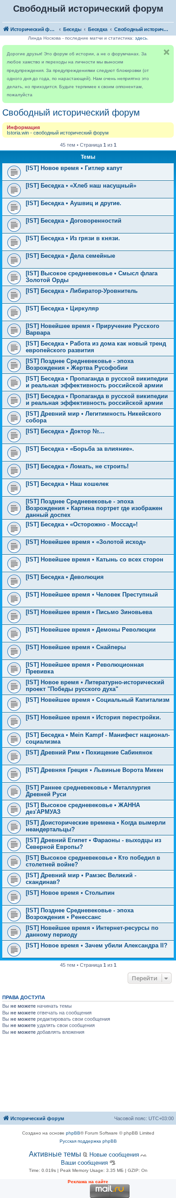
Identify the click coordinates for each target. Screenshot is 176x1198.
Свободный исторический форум (71, 112)
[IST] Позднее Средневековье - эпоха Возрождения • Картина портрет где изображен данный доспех (94, 508)
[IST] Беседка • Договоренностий (73, 220)
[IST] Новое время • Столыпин (70, 892)
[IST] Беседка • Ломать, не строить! (77, 466)
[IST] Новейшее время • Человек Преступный (92, 594)
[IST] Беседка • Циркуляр (62, 308)
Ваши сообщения (84, 1162)
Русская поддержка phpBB (88, 1141)
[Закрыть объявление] (166, 52)
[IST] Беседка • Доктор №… (65, 431)
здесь (141, 38)
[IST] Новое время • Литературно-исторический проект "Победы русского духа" (95, 685)
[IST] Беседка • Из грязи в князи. (73, 238)
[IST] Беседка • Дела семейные (70, 255)
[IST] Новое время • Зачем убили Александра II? (96, 945)
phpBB (73, 1133)
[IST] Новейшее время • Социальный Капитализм (98, 699)
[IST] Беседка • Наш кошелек (67, 483)
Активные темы (55, 1154)
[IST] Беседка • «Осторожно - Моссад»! (82, 524)
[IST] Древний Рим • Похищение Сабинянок (89, 752)
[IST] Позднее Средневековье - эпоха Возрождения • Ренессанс (80, 913)
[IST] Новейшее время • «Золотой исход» (86, 541)
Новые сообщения (114, 1154)
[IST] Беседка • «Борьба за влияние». (80, 448)
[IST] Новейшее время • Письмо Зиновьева (89, 612)
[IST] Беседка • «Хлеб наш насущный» (81, 185)
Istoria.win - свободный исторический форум (58, 132)
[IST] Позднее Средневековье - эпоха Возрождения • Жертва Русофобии (80, 364)
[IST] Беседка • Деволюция (65, 577)
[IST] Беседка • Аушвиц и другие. (73, 203)
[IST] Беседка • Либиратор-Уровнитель (82, 290)
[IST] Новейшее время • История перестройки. (93, 717)
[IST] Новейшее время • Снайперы (76, 647)
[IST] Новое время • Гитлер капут (74, 168)
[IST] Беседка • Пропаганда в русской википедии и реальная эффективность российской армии (97, 382)
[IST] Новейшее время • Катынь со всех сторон (94, 559)
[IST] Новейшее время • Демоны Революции (91, 629)
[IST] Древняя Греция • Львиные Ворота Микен (94, 770)
